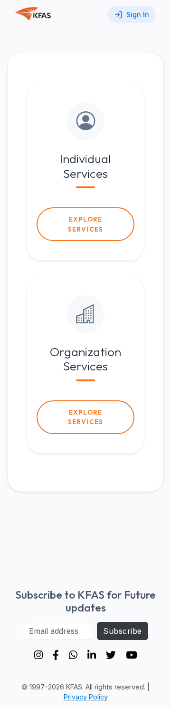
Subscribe (122, 631)
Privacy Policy (86, 697)
